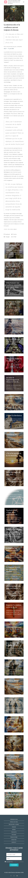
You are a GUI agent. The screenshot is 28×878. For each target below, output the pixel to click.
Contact (14, 842)
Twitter (15, 234)
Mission (14, 827)
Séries (14, 829)
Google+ (7, 236)
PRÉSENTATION (14, 819)
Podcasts (14, 832)
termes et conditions (18, 861)
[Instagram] (14, 875)
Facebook (7, 234)
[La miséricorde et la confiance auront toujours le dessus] (14, 13)
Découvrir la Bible (14, 824)
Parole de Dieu (14, 821)
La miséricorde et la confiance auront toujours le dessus (12, 27)
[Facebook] (11, 875)
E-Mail (14, 236)
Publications (13, 837)
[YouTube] (17, 875)
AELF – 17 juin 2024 (9, 48)
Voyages (14, 834)
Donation (13, 839)
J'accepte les (15, 861)
